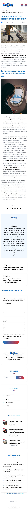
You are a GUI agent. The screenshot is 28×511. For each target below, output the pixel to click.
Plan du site (20, 493)
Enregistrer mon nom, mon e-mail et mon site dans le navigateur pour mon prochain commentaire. (14, 336)
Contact (6, 493)
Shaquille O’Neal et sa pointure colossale (15, 422)
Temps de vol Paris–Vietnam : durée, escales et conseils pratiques (17, 442)
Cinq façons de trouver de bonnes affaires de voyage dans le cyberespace (12, 280)
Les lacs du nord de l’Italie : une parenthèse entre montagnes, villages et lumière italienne (12, 487)
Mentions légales (13, 493)
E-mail (5, 321)
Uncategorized (9, 402)
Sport (7, 399)
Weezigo (6, 22)
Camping (8, 395)
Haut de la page (14, 507)
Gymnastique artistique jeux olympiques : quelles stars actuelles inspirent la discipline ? (16, 432)
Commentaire (7, 303)
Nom (4, 315)
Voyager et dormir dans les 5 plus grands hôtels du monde (13, 268)
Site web (5, 327)
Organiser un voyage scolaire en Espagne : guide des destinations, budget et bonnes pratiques (13, 464)
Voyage (11, 22)
